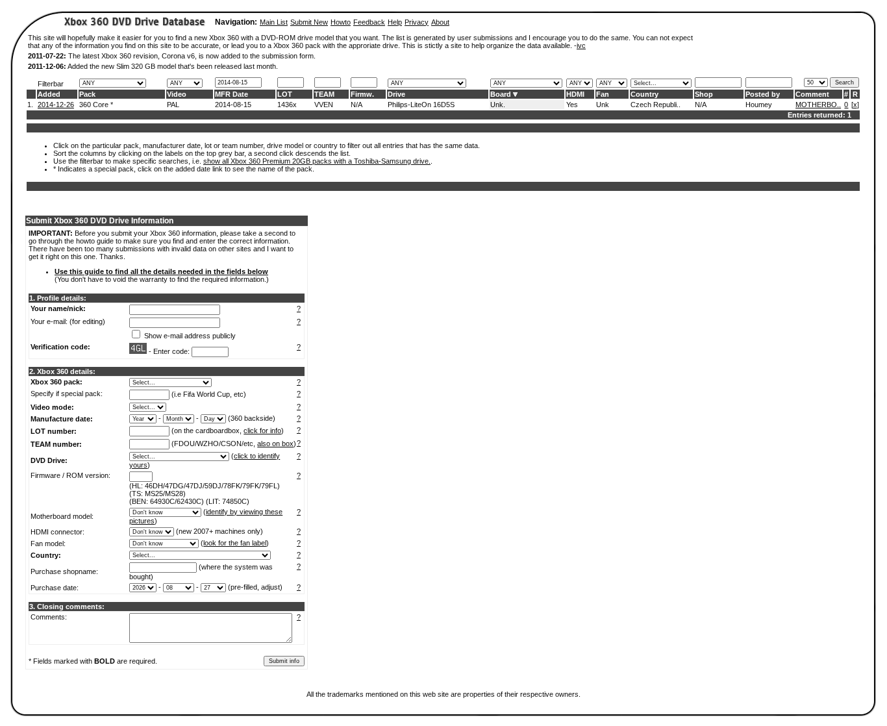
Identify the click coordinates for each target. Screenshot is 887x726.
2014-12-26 (56, 104)
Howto (341, 22)
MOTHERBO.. (818, 104)
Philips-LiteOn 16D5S (421, 104)
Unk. (497, 104)
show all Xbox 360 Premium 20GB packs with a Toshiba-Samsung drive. (317, 161)
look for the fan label (234, 543)
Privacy (417, 22)
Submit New (309, 22)
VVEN (323, 104)
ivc (581, 45)
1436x (287, 104)
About (440, 22)
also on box (275, 443)
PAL (173, 104)
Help (395, 22)
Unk (602, 104)
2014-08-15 (233, 104)
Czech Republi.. (656, 104)
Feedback (369, 22)
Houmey (758, 104)
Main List (274, 22)
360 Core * (96, 104)
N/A (356, 104)
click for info (262, 430)
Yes (572, 104)
